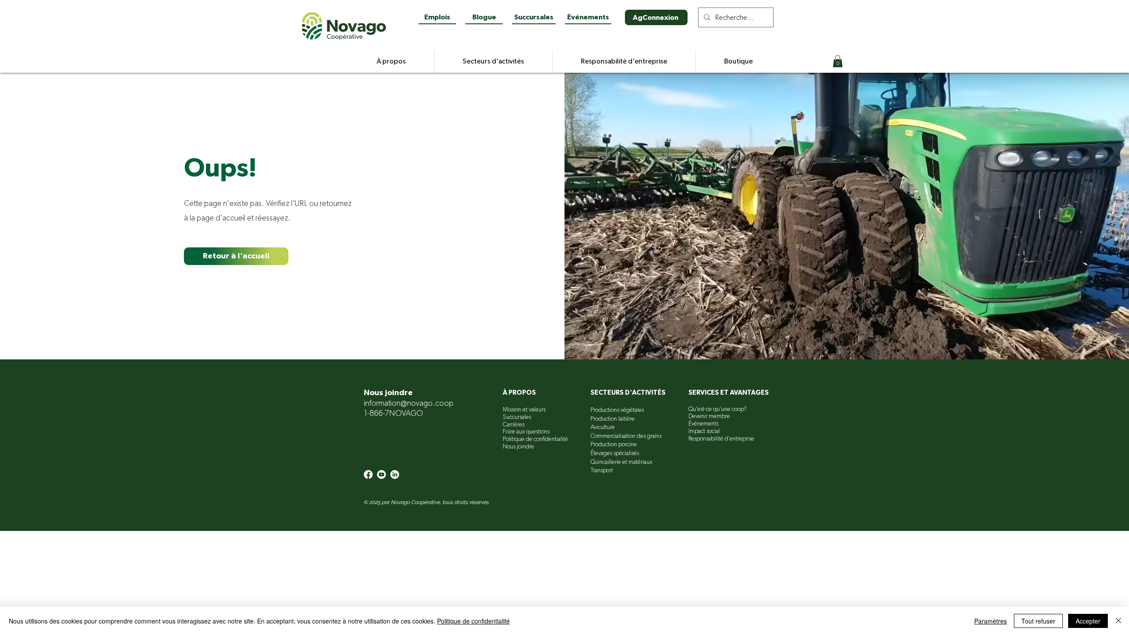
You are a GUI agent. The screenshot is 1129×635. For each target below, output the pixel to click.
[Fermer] (1118, 621)
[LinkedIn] (394, 474)
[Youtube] (381, 474)
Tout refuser (1038, 620)
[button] (838, 61)
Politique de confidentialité (473, 620)
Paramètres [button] (990, 620)
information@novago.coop (408, 403)
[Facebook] (368, 474)
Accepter (1088, 620)
